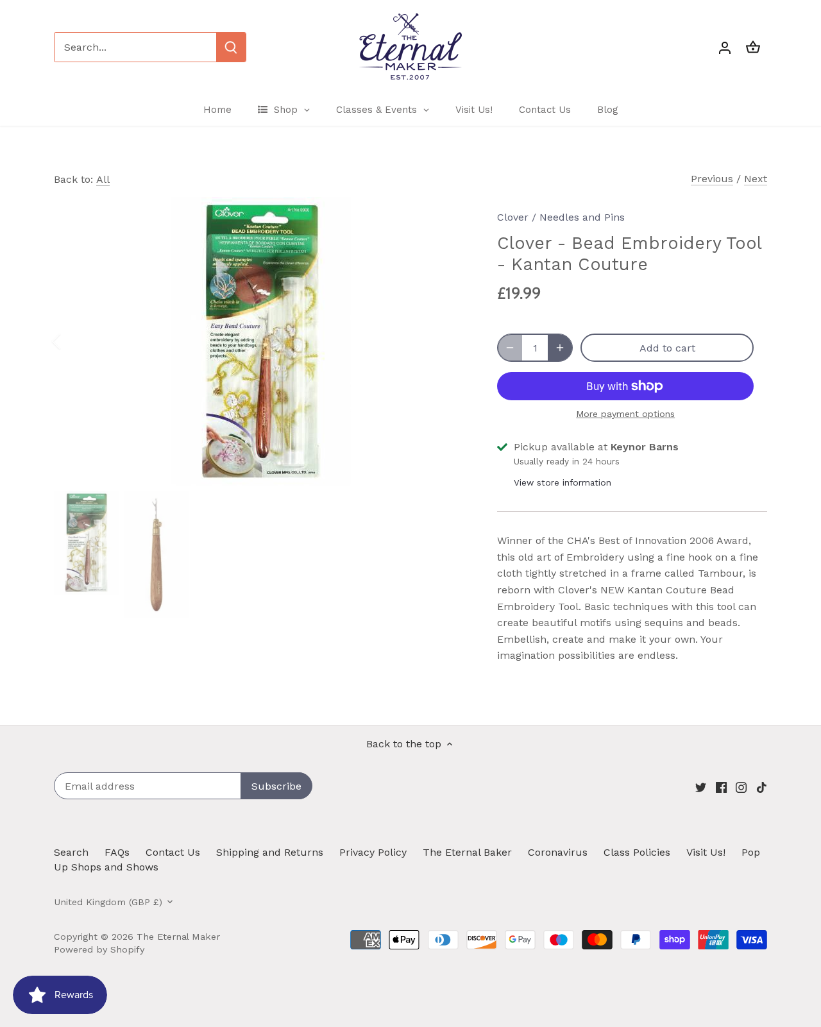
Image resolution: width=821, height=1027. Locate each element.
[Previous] (73, 341)
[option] (260, 341)
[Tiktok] (761, 787)
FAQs (117, 852)
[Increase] (560, 347)
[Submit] (231, 47)
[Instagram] (741, 787)
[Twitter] (700, 787)
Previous (712, 179)
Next (755, 179)
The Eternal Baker (467, 852)
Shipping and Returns (269, 852)
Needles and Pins (582, 217)
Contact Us (173, 852)
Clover (513, 217)
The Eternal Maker (178, 936)
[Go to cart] (753, 47)
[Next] (447, 341)
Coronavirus (558, 852)
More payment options (625, 414)
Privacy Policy (373, 852)
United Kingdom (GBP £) (108, 902)
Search (71, 852)
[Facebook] (721, 787)
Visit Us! (705, 852)
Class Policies (637, 852)
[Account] (725, 47)
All (103, 179)
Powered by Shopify (99, 949)
